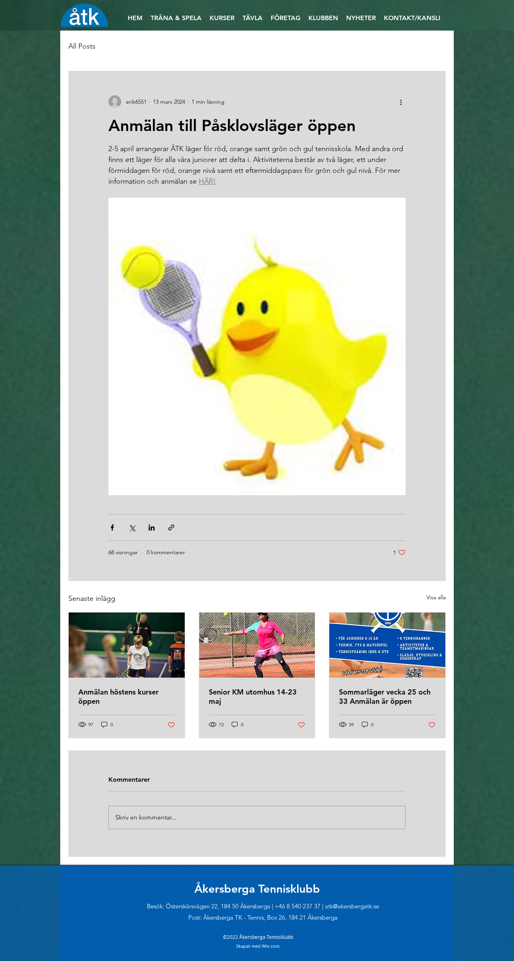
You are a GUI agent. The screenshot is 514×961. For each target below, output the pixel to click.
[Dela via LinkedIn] (151, 527)
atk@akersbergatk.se (352, 906)
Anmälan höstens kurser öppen (118, 696)
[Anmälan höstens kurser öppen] (127, 645)
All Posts (82, 46)
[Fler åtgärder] (401, 102)
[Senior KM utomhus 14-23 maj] (257, 645)
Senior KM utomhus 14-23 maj (253, 696)
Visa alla (436, 597)
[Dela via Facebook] (112, 527)
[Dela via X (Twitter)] (132, 527)
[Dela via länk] (171, 527)
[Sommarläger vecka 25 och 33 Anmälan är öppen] (387, 645)
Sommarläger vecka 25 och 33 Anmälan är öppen (384, 696)
